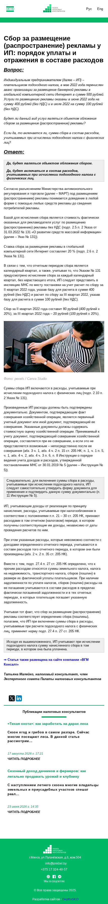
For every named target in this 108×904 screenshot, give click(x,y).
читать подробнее (24, 759)
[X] (12, 698)
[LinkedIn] (19, 698)
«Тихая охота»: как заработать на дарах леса (48, 724)
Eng (100, 9)
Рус (89, 9)
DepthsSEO (70, 899)
